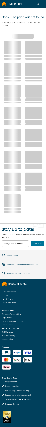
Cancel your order (9, 302)
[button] (37, 4)
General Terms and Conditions (13, 321)
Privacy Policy (7, 325)
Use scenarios (7, 339)
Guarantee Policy (8, 335)
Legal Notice (7, 317)
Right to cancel (8, 332)
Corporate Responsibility (11, 314)
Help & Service (7, 299)
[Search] (32, 4)
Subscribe (37, 243)
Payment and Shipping (10, 328)
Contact (5, 295)
